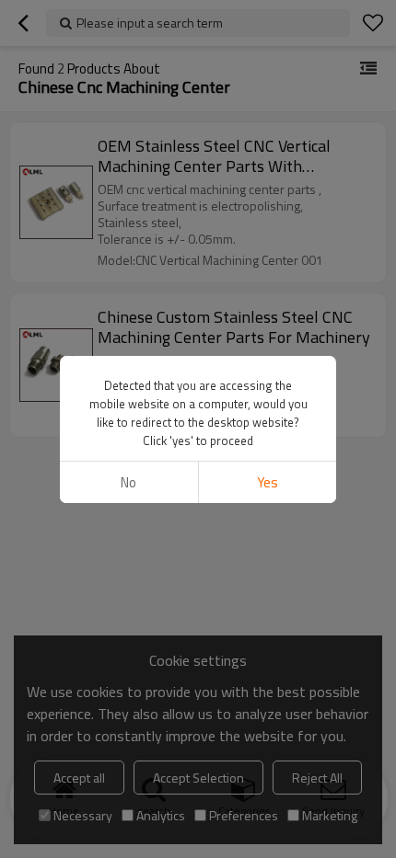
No (128, 482)
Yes (267, 482)
